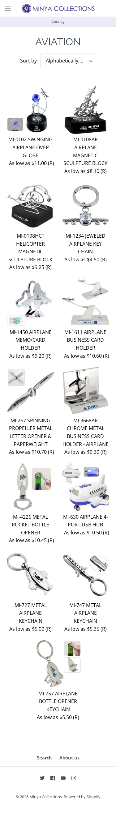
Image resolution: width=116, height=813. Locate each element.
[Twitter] (42, 778)
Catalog (58, 21)
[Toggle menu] (7, 8)
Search (44, 758)
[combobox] (68, 61)
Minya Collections (45, 796)
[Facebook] (52, 778)
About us (69, 758)
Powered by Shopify (82, 796)
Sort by (28, 60)
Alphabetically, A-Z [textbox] (67, 61)
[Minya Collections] (58, 8)
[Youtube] (63, 778)
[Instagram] (73, 778)
